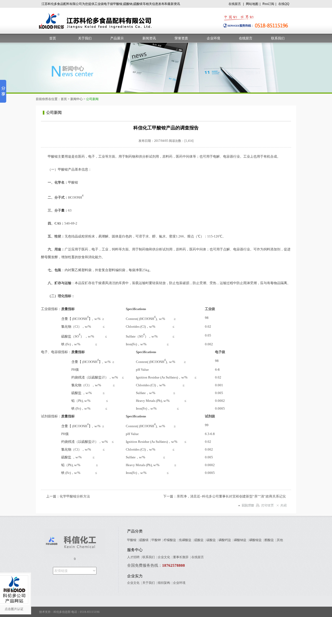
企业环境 (213, 38)
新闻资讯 (149, 38)
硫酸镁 (144, 540)
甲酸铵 (131, 540)
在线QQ (283, 4)
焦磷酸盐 (185, 540)
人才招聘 (133, 557)
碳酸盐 (211, 540)
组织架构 (164, 583)
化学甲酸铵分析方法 (75, 496)
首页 (52, 38)
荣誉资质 (181, 38)
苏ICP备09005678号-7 (280, 611)
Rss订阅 (268, 4)
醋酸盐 (269, 540)
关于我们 (85, 38)
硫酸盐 (199, 540)
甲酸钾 (156, 540)
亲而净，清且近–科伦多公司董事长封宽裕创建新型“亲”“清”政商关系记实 (231, 496)
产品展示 (117, 38)
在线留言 (235, 4)
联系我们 (278, 38)
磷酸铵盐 (255, 540)
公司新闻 (54, 112)
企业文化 (164, 557)
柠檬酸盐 (170, 540)
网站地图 (252, 4)
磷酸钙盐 (225, 540)
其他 (280, 540)
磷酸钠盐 (240, 540)
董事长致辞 (181, 557)
